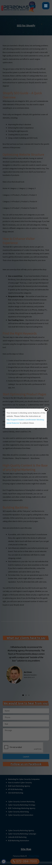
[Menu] (45, 5)
